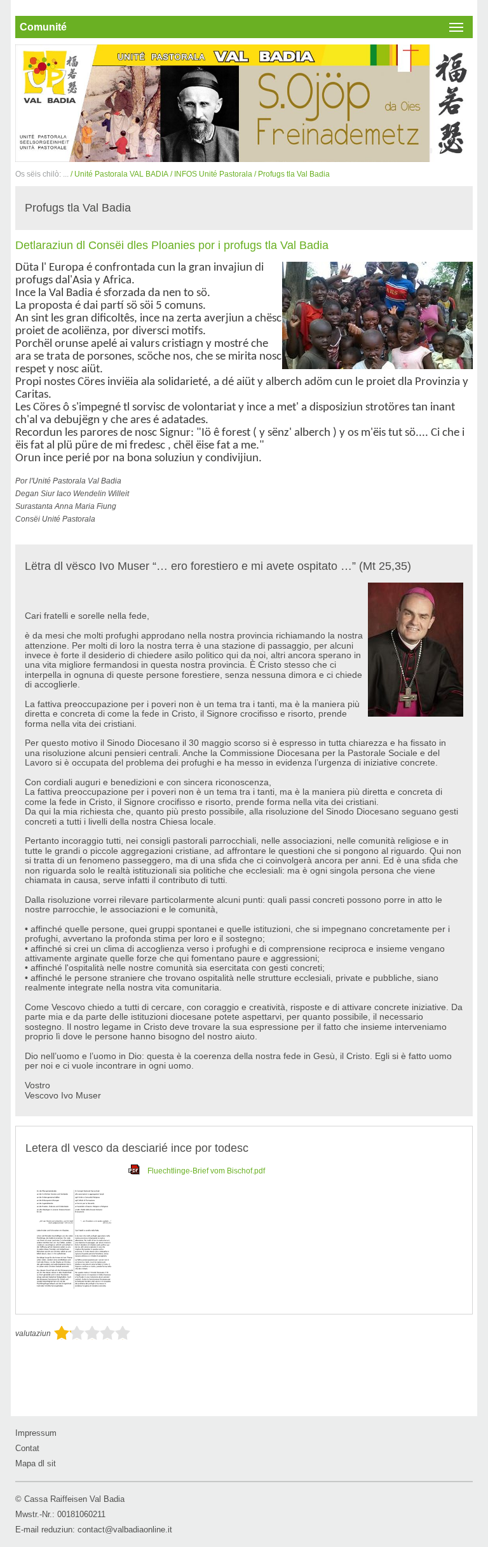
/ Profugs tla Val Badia (292, 174)
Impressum (36, 1433)
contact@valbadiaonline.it (125, 1529)
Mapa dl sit (35, 1463)
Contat (27, 1448)
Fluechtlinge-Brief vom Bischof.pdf (206, 1170)
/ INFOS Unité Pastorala (211, 174)
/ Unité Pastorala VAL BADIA (119, 174)
